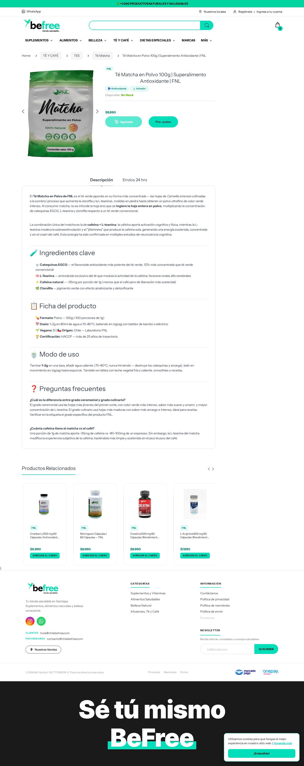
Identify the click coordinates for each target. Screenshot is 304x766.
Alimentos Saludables (145, 599)
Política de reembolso (215, 605)
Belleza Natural (141, 605)
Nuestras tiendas (46, 649)
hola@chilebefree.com (55, 633)
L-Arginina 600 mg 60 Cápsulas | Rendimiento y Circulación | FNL (194, 536)
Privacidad (154, 672)
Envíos (184, 672)
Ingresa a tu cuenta (269, 11)
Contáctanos (209, 593)
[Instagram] (30, 621)
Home (26, 56)
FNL (109, 68)
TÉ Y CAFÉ (51, 56)
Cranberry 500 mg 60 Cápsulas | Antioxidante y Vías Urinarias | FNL (44, 536)
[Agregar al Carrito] (45, 555)
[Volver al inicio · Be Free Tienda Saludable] (42, 25)
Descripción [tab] (101, 179)
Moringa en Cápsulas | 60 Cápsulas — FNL (93, 535)
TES (77, 56)
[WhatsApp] (41, 621)
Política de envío (211, 611)
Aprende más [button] (283, 743)
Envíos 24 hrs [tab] (135, 179)
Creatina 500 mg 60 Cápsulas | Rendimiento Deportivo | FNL (144, 536)
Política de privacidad (214, 599)
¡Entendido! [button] (262, 753)
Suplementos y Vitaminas (148, 593)
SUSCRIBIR (266, 649)
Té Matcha (102, 56)
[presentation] (209, 469)
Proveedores (207, 617)
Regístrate (245, 11)
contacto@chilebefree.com (65, 639)
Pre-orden (163, 122)
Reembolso (170, 672)
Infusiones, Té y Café (145, 611)
